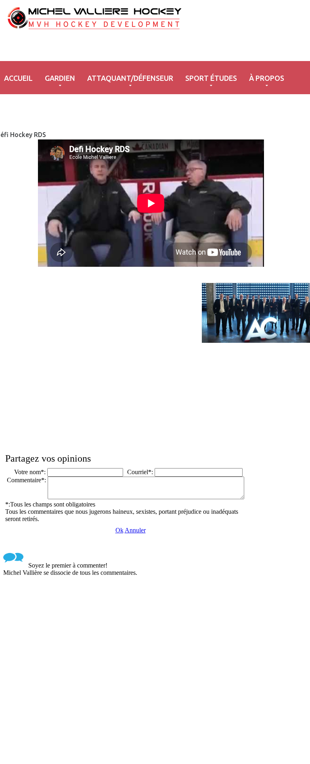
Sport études (211, 78)
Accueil (18, 78)
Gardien (60, 78)
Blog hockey (109, 32)
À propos (266, 78)
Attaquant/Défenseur (130, 78)
